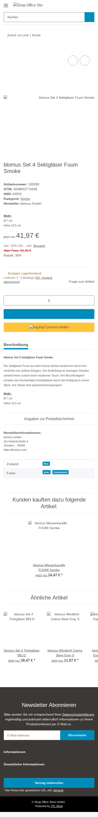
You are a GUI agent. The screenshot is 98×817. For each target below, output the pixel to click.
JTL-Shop (57, 806)
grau (46, 472)
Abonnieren (77, 735)
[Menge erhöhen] (89, 300)
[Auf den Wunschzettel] (85, 61)
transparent (60, 472)
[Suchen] (89, 17)
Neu (46, 463)
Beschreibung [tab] (16, 345)
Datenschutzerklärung (78, 714)
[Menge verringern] (9, 300)
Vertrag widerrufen (49, 783)
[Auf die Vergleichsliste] (73, 61)
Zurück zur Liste (18, 35)
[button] (76, 5)
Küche (25, 199)
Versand (39, 246)
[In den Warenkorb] (7, 49)
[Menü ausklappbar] (6, 4)
